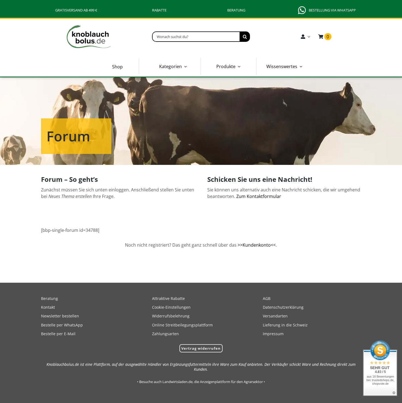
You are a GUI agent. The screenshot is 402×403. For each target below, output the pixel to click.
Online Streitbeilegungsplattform (182, 325)
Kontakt (48, 307)
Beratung (49, 298)
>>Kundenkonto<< (257, 245)
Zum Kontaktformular (258, 196)
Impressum (273, 333)
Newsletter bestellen (60, 316)
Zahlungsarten (165, 333)
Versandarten (275, 316)
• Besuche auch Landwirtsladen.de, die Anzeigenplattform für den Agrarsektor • (201, 381)
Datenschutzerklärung (283, 307)
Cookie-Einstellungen (171, 307)
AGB (266, 298)
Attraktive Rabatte (168, 298)
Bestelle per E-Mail (58, 333)
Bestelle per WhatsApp (62, 325)
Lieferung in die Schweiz (285, 325)
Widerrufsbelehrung (171, 316)
